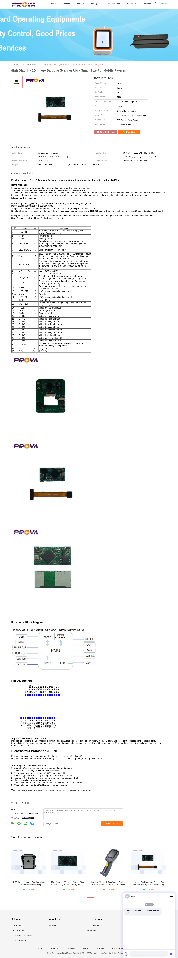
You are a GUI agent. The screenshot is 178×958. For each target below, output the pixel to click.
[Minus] (171, 896)
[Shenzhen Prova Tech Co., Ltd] (23, 4)
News (85, 948)
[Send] (171, 954)
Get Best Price (107, 132)
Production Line (93, 925)
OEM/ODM (91, 930)
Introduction (53, 925)
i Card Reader (16, 925)
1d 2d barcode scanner (55, 790)
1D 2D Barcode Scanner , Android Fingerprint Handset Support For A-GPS (69, 883)
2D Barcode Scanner (18, 940)
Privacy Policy (118, 948)
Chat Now (147, 4)
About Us (80, 4)
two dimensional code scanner (29, 790)
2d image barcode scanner (80, 790)
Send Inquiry (112, 824)
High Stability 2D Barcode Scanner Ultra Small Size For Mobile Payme (108, 883)
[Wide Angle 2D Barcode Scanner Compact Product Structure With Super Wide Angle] (148, 861)
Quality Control (114, 4)
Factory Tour (96, 4)
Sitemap (100, 948)
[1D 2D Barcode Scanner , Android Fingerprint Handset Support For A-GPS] (68, 861)
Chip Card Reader (17, 930)
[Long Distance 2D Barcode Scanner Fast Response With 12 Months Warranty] (28, 861)
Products (66, 4)
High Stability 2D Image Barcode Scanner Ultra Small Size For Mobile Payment (73, 65)
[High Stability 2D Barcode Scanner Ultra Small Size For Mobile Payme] (108, 861)
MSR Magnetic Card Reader (21, 935)
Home (53, 4)
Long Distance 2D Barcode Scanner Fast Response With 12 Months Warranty (28, 883)
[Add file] (126, 954)
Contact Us (131, 4)
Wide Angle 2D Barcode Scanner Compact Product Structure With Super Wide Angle (149, 883)
